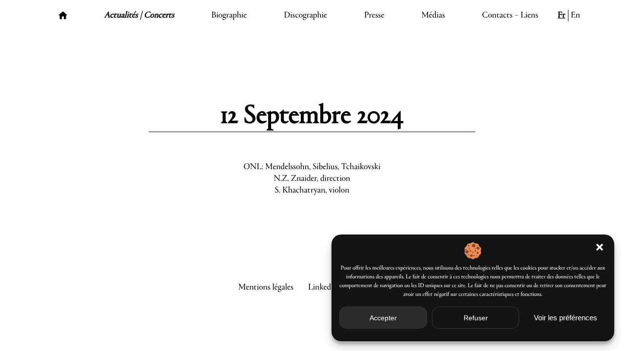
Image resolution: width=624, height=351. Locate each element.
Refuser (476, 318)
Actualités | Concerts (139, 15)
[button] (599, 247)
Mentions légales (265, 287)
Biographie (229, 15)
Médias (433, 15)
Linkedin (323, 287)
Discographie (305, 15)
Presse (374, 15)
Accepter (383, 318)
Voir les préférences (565, 317)
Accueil (63, 15)
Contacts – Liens (510, 15)
